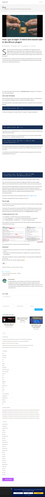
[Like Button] (3, 263)
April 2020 (3, 474)
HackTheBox (4, 367)
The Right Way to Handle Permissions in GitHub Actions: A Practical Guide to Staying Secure (17, 339)
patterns (17, 267)
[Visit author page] (4, 280)
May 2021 (3, 456)
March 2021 (4, 460)
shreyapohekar (7, 46)
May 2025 (3, 434)
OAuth (3, 383)
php (3, 387)
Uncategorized (25, 46)
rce (2, 391)
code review (13, 267)
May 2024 (3, 438)
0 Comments (33, 46)
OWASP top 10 (4, 385)
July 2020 (3, 468)
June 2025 (3, 432)
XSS (2, 403)
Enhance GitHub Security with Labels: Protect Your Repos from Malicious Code (15, 347)
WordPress (4, 401)
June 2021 (3, 454)
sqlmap (21, 267)
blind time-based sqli (7, 267)
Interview (3, 373)
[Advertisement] (22, 69)
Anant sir (33, 91)
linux (3, 377)
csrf (2, 359)
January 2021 (4, 462)
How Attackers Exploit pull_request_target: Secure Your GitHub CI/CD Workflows (15, 341)
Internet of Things (5, 371)
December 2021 (4, 448)
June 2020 (3, 470)
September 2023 (5, 442)
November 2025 (4, 424)
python (3, 389)
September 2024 (5, 436)
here (29, 244)
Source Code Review (5, 393)
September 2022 (5, 444)
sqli (19, 267)
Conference (4, 357)
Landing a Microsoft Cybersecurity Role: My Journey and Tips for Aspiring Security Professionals (17, 345)
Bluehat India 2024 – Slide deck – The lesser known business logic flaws (36, 326)
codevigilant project (25, 91)
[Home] (2, 9)
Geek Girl (5, 2)
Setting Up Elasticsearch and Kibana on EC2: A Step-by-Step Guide (22, 319)
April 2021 (3, 458)
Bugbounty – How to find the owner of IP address (10, 343)
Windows (3, 399)
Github (3, 365)
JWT (2, 375)
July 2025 (3, 430)
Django (3, 363)
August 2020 (4, 466)
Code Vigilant (4, 355)
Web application (5, 397)
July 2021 (3, 452)
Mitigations (4, 381)
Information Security (5, 369)
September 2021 (5, 450)
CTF (2, 361)
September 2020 (5, 464)
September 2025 (5, 428)
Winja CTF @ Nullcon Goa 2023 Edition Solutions (9, 324)
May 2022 (3, 446)
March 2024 (4, 440)
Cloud (3, 353)
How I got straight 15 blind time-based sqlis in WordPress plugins (20, 9)
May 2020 (3, 472)
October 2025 (4, 426)
